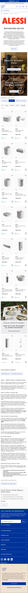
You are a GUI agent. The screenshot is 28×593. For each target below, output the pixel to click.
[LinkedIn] (12, 559)
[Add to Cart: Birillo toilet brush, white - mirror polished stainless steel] (12, 297)
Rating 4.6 (17, 1)
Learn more (3, 501)
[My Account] (17, 6)
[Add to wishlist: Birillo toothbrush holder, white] (12, 175)
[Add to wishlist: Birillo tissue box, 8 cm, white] (25, 143)
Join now (4, 505)
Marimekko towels (6, 373)
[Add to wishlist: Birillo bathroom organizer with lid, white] (12, 111)
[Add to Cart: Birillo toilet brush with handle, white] (25, 362)
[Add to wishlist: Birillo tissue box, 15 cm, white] (25, 207)
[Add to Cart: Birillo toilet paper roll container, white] (25, 265)
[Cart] (23, 6)
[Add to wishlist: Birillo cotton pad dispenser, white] (12, 239)
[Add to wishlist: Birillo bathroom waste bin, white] (12, 143)
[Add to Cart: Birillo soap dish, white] (12, 233)
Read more (14, 48)
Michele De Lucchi (9, 420)
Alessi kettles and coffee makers (9, 483)
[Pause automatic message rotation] (26, 1)
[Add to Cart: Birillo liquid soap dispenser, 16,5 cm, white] (12, 362)
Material (12, 105)
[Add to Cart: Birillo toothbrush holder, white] (12, 201)
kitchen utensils (14, 447)
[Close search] (27, 10)
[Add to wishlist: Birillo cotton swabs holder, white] (25, 111)
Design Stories (20, 466)
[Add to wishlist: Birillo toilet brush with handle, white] (25, 336)
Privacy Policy (5, 579)
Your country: (4, 524)
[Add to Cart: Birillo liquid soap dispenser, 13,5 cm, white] (25, 201)
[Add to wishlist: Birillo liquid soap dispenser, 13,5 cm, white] (25, 175)
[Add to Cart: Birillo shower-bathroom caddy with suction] (25, 297)
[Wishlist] (20, 6)
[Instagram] (2, 559)
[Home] (1, 13)
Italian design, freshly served (14, 84)
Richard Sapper (17, 410)
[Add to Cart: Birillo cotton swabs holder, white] (25, 137)
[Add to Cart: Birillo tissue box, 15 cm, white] (25, 233)
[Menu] (26, 6)
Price (17, 105)
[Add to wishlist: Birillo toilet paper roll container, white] (25, 239)
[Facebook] (5, 559)
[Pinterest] (8, 559)
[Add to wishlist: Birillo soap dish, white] (12, 207)
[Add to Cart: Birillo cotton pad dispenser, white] (12, 265)
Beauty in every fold (14, 62)
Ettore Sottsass (10, 410)
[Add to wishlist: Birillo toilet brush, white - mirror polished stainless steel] (12, 271)
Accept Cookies (14, 583)
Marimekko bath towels (17, 373)
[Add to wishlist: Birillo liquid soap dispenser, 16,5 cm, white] (12, 336)
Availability (23, 105)
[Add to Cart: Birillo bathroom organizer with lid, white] (12, 137)
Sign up (23, 521)
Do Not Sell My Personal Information (14, 587)
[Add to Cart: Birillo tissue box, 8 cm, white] (25, 169)
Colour (6, 105)
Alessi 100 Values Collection (13, 433)
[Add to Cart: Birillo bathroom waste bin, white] (12, 169)
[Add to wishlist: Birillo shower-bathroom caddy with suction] (25, 271)
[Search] (1, 10)
